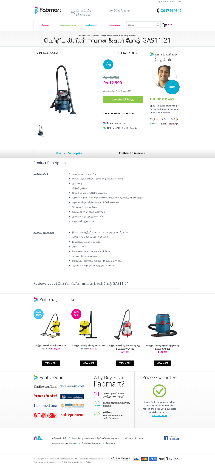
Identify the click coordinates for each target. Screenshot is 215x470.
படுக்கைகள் (115, 24)
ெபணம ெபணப (134, 438)
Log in (159, 1)
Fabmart (38, 438)
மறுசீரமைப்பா (91, 24)
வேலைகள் (111, 442)
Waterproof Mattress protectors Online (50, 462)
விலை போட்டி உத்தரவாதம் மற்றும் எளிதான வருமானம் (96, 438)
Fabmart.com (48, 10)
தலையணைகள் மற (68, 24)
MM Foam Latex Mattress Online (89, 459)
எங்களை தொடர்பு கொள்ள (64, 442)
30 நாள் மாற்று (122, 10)
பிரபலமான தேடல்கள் (91, 442)
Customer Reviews (132, 153)
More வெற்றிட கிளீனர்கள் (47, 53)
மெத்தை (45, 24)
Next (131, 53)
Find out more (159, 415)
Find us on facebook (171, 438)
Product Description (69, 153)
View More (51, 363)
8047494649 (171, 10)
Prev (123, 53)
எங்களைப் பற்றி (59, 438)
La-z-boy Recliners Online (80, 462)
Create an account (173, 1)
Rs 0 (170, 24)
